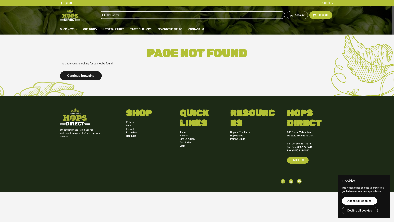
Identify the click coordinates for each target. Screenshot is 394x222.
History (184, 135)
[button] (320, 15)
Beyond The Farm (240, 132)
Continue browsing (80, 76)
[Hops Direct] (70, 15)
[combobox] (192, 15)
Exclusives (132, 132)
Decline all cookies (359, 210)
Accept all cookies (359, 201)
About (183, 132)
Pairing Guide (237, 139)
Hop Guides (236, 135)
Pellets (130, 122)
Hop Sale (131, 135)
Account (300, 14)
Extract (130, 129)
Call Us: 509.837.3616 (299, 143)
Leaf (128, 125)
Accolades (185, 142)
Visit (182, 145)
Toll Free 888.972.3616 (299, 147)
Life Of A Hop (187, 139)
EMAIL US (298, 160)
